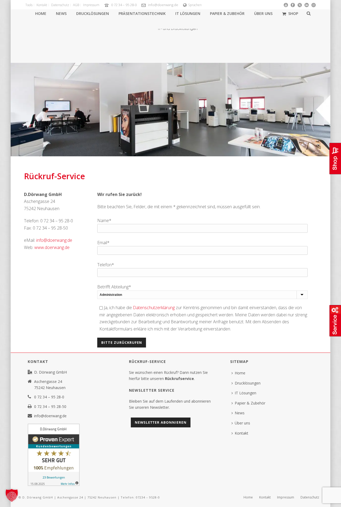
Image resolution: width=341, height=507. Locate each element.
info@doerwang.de (163, 4)
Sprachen (195, 5)
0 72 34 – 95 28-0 (124, 4)
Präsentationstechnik (142, 13)
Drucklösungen (92, 13)
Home (40, 13)
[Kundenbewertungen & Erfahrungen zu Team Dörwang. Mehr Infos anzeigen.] (54, 454)
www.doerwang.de (52, 247)
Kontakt (241, 433)
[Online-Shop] (334, 174)
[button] (11, 495)
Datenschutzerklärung (154, 307)
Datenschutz (310, 497)
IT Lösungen (187, 13)
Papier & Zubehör (227, 13)
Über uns (263, 13)
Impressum (285, 497)
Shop (293, 13)
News (61, 13)
